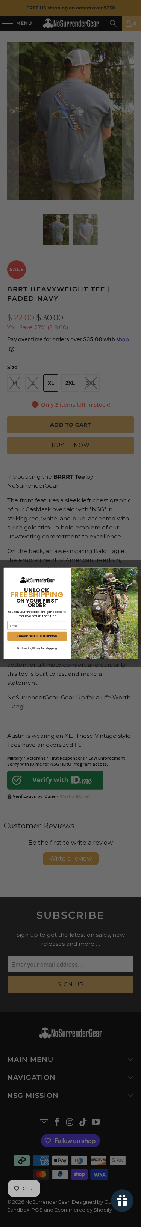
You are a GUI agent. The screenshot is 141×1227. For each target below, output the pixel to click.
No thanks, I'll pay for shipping (37, 648)
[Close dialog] (133, 572)
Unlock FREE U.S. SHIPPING (37, 636)
